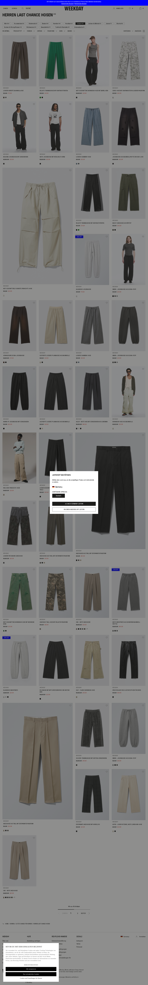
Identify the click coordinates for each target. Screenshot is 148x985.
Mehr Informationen (31, 965)
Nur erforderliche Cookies (31, 974)
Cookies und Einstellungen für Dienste (31, 978)
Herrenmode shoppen (81, 3)
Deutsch (58, 496)
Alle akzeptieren (31, 969)
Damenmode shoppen (67, 3)
